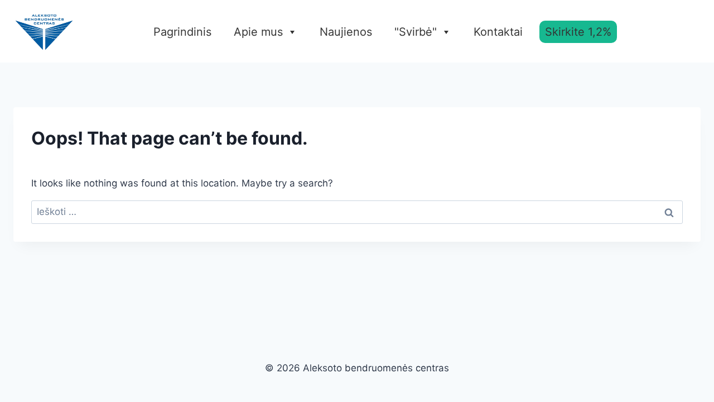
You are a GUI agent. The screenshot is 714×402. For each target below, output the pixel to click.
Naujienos (346, 32)
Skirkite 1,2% (578, 32)
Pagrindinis (182, 32)
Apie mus (258, 32)
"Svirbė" (415, 32)
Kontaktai (498, 32)
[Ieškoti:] (357, 211)
